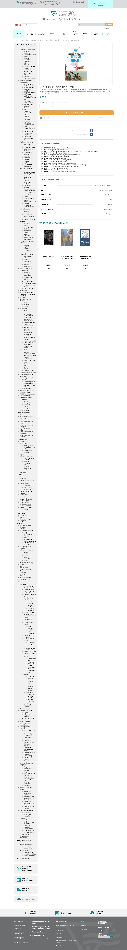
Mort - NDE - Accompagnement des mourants (27, 377)
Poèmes (26, 304)
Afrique (26, 532)
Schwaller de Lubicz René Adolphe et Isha (29, 122)
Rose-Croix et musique (27, 563)
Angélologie (27, 53)
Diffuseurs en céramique (27, 576)
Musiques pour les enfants (25, 547)
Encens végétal (24, 501)
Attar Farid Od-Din (29, 147)
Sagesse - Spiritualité (27, 247)
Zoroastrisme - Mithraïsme (28, 165)
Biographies (23, 308)
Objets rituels (21, 513)
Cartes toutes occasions (28, 738)
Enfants (22, 818)
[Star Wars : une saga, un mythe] (67, 237)
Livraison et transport (40, 939)
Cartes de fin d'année (28, 705)
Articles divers (28, 848)
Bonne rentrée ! (25, 709)
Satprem (26, 203)
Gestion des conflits (27, 364)
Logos (26, 555)
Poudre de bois (24, 502)
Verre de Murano (29, 806)
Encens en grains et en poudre (27, 481)
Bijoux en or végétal (28, 794)
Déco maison (28, 814)
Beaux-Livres (28, 614)
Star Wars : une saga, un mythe (67, 257)
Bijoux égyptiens (29, 796)
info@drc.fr (80, 2)
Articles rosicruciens (26, 844)
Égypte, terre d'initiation (28, 636)
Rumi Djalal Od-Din (30, 202)
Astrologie (27, 56)
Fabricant (59, 937)
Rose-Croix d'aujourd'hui (27, 415)
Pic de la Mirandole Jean (30, 113)
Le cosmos (31, 642)
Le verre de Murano (31, 677)
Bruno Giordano (29, 87)
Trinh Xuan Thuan (29, 288)
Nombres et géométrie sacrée (29, 77)
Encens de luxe (28, 497)
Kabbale (26, 75)
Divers (26, 560)
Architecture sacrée (30, 54)
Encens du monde (29, 653)
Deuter (26, 552)
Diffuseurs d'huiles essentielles (31, 665)
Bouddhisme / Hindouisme (28, 150)
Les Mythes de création (85, 257)
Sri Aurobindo (28, 205)
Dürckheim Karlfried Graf (28, 95)
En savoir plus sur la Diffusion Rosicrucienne (65, 926)
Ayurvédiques (28, 486)
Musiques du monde (26, 530)
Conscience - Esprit (30, 283)
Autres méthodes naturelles (29, 323)
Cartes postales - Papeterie (25, 727)
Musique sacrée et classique (26, 526)
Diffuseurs (23, 574)
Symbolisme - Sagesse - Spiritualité (27, 242)
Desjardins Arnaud (30, 92)
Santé (21, 312)
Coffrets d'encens (25, 504)
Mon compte (18, 921)
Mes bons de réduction (21, 942)
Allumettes (23, 515)
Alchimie (26, 51)
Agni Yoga (27, 144)
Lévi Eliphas (27, 101)
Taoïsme (26, 159)
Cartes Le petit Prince (28, 750)
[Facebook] (101, 130)
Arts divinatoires (25, 395)
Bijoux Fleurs (28, 800)
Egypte (26, 68)
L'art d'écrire (24, 725)
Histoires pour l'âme (31, 700)
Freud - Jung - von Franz (29, 361)
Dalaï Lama (27, 177)
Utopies (26, 264)
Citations (26, 245)
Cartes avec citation (27, 744)
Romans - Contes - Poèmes (26, 300)
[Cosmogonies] (48, 237)
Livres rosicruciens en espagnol (27, 425)
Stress (26, 348)
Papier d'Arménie (25, 579)
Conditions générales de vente (41, 922)
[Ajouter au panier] (49, 268)
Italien (26, 406)
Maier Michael (28, 103)
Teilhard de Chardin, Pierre (28, 137)
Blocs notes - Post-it (30, 731)
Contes (26, 303)
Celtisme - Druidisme (27, 64)
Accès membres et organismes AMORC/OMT (103, 922)
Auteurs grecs (28, 256)
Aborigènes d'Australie (27, 212)
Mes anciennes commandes (19, 933)
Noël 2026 (23, 584)
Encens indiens (24, 483)
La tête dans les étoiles (29, 639)
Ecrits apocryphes (29, 227)
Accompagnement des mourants (30, 382)
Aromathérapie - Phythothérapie (29, 320)
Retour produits (37, 932)
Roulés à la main (29, 489)
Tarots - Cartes (28, 829)
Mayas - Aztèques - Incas (30, 217)
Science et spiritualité (26, 281)
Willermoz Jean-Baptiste (29, 465)
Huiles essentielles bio (31, 670)
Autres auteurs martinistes (28, 469)
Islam (25, 234)
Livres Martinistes (23, 439)
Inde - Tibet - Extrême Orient (28, 715)
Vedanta (26, 161)
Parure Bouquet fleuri (30, 681)
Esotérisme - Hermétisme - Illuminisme (28, 71)
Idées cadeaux (22, 582)
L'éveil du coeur (29, 589)
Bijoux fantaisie (30, 689)
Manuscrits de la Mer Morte (29, 238)
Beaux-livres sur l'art (32, 606)
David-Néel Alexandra (27, 179)
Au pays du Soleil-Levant (29, 623)
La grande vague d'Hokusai (31, 631)
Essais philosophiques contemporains (28, 261)
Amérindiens (28, 534)
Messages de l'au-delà (29, 386)
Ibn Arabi (26, 184)
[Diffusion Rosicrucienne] (63, 13)
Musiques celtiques (30, 541)
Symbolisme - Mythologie (28, 251)
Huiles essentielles (25, 577)
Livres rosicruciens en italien (27, 429)
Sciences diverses (29, 285)
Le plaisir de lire (29, 612)
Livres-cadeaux (24, 410)
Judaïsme (27, 236)
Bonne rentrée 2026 (23, 859)
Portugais (27, 408)
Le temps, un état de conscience (29, 649)
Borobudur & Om (29, 803)
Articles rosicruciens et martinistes (24, 841)
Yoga (25, 163)
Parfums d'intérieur (26, 787)
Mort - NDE (27, 388)
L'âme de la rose (29, 591)
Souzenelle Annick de (29, 129)
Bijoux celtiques (30, 685)
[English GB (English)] (16, 25)
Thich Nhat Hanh (29, 207)
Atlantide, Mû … (29, 214)
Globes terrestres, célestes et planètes (26, 722)
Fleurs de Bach (28, 326)
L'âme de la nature (26, 720)
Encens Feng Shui (25, 506)
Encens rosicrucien (30, 651)
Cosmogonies (48, 257)
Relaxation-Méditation (27, 550)
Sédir (25, 126)
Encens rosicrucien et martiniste (26, 477)
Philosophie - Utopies (26, 254)
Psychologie (23, 350)
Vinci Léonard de (29, 140)
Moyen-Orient (28, 539)
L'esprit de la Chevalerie (27, 718)
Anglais (26, 401)
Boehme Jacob (28, 86)
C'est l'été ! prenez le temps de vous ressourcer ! (26, 835)
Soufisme (27, 157)
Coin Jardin (27, 812)
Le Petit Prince (30, 645)
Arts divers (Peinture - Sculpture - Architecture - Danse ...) (28, 294)
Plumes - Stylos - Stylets (29, 758)
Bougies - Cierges (25, 519)
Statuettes (27, 816)
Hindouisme (27, 229)
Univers (26, 287)
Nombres (23, 472)
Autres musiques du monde (29, 543)
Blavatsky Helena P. (29, 174)
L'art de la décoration (26, 810)
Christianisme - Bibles (28, 224)
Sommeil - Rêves (29, 370)
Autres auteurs (28, 258)
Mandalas (27, 272)
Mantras (22, 529)
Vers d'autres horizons (28, 620)
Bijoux (26, 674)
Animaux (26, 352)
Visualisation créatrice (28, 278)
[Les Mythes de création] (85, 237)
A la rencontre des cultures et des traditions (66, 941)
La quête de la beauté (28, 598)
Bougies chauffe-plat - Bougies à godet (29, 778)
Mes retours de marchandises (19, 938)
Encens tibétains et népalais (26, 492)
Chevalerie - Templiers (27, 60)
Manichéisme (28, 154)
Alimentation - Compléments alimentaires (28, 315)
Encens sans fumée (26, 507)
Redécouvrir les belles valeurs (31, 696)
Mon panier (17, 928)
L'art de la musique (31, 602)
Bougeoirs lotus (29, 772)
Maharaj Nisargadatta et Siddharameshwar (29, 188)
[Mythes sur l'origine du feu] (76, 64)
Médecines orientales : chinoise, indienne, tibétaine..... (30, 336)
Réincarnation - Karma (27, 390)
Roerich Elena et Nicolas (29, 199)
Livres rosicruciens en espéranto (27, 436)
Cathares (26, 58)
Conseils (83, 925)
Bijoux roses (28, 801)
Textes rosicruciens (30, 846)
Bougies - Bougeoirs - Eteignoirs (27, 763)
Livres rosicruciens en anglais (27, 422)
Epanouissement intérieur (28, 373)
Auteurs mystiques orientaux (26, 169)
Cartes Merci (28, 747)
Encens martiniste (29, 856)
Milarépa (26, 196)
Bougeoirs (23, 517)
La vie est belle (28, 593)
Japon (25, 537)
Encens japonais (25, 495)
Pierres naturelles (29, 805)
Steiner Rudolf (28, 131)
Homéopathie (28, 327)
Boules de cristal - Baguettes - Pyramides (29, 823)
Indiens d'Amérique (30, 219)
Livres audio (23, 310)
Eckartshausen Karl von (30, 98)
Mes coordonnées (19, 925)
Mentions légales (38, 935)
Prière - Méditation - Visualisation (26, 269)
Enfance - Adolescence (28, 358)
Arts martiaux (28, 146)
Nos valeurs (60, 930)
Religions (22, 222)
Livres (19, 47)
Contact (58, 946)
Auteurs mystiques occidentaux (26, 81)
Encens (19, 474)
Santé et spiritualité (30, 341)
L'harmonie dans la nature (30, 616)
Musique (22, 297)
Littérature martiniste (26, 456)
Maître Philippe (28, 104)
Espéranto (27, 404)
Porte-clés (27, 761)
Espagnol (27, 403)
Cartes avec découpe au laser (29, 741)
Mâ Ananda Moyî (31, 193)
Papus (26, 109)
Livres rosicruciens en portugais (27, 432)
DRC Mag (84, 929)
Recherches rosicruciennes (24, 419)
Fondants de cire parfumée (32, 660)
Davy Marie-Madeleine (28, 90)
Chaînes (26, 808)
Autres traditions (25, 209)
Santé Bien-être (22, 567)
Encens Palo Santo (26, 499)
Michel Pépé (28, 559)
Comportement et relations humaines (30, 354)
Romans (26, 306)
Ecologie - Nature (25, 392)
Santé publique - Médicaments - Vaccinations (29, 344)
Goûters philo (28, 266)
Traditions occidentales (27, 49)
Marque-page (28, 756)
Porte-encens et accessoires (25, 510)
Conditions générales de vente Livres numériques (41, 927)
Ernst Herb (27, 554)
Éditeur (58, 934)
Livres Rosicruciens (23, 412)
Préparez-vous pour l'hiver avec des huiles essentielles (27, 570)
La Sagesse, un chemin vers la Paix (30, 587)
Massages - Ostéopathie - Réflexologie (28, 330)
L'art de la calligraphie (31, 609)
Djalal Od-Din (28, 182)
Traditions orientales (26, 142)
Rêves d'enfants (29, 692)
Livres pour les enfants (27, 374)
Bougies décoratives (27, 783)
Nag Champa (28, 487)
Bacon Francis (28, 84)
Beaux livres (23, 290)
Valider (109, 25)
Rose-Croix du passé (26, 416)
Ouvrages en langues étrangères (26, 398)
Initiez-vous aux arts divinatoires (29, 831)
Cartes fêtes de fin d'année (30, 753)
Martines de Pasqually (27, 462)
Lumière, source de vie (30, 595)
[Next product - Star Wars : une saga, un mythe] (112, 40)
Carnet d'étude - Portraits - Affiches (30, 853)
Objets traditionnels (26, 710)
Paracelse (27, 111)
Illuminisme (23, 443)
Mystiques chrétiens (27, 107)
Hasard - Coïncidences (28, 368)
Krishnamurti (28, 185)
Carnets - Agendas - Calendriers (30, 734)
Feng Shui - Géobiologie (27, 394)
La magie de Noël (29, 703)
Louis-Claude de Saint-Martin (29, 459)
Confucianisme (28, 152)
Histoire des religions (27, 231)
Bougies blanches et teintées (29, 774)
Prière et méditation (27, 275)
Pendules (27, 827)
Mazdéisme (27, 156)
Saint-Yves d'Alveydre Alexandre (27, 117)
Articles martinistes (26, 850)
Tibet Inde (27, 536)
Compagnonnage (29, 66)
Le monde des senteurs (28, 655)
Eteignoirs (23, 520)
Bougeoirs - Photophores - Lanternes (28, 768)
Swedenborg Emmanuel (28, 134)
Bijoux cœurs (28, 791)
